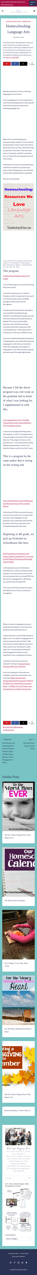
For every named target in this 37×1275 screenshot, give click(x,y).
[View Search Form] (2, 11)
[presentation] (18, 806)
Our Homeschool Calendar (15, 900)
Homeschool (26, 21)
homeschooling (9, 727)
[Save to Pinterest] (7, 64)
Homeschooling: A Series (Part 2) (17, 1110)
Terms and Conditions (18, 1256)
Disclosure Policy (13, 1253)
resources (10, 730)
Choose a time (32, 3)
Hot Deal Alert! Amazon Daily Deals (29, 744)
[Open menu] (34, 10)
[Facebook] (14, 1262)
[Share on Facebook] (15, 64)
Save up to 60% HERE (12, 57)
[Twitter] (26, 1262)
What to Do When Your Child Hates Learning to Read (18, 683)
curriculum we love (13, 21)
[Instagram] (18, 1262)
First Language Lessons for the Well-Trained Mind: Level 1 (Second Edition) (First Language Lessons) (17, 423)
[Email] (10, 1262)
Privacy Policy (24, 1253)
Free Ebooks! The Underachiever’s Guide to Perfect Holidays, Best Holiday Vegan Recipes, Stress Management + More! (8, 751)
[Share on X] (23, 64)
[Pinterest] (22, 1262)
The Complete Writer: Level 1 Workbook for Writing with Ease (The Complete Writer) (18, 503)
